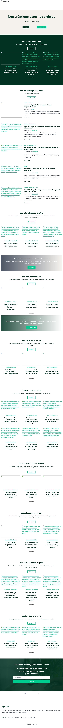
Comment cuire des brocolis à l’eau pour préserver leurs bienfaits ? (31, 447)
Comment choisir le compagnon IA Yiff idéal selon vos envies (10, 70)
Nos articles (10, 717)
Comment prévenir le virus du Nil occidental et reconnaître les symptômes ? (52, 646)
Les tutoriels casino (29, 102)
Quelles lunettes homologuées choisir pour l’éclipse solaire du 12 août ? (52, 71)
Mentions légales (31, 717)
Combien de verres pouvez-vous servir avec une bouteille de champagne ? (31, 420)
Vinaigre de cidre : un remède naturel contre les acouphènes (10, 645)
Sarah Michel (34, 130)
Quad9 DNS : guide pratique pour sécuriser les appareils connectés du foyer (42, 190)
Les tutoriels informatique (31, 187)
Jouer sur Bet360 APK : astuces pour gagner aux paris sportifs (52, 494)
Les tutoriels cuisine (11, 415)
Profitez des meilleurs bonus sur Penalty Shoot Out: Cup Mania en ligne (10, 495)
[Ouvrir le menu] (60, 5)
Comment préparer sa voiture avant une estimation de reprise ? (52, 245)
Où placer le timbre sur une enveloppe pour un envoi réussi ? (31, 245)
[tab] (29, 378)
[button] (26, 27)
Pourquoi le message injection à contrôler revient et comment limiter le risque (31, 545)
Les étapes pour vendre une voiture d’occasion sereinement (39, 169)
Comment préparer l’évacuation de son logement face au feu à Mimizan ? (41, 148)
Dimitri (33, 109)
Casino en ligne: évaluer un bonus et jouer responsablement (37, 106)
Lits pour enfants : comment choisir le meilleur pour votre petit (10, 545)
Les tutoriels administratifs (10, 240)
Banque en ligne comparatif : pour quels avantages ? (31, 306)
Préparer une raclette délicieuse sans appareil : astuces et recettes (10, 420)
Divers (25, 166)
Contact (17, 717)
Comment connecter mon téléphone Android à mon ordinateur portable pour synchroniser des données (31, 596)
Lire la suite (27, 118)
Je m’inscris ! (31, 681)
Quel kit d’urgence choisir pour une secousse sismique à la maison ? (42, 127)
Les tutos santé (11, 641)
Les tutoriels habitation (30, 124)
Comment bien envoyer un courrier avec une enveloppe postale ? (11, 245)
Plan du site (23, 717)
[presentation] (10, 58)
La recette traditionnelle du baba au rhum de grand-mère (10, 447)
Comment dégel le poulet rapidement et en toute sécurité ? (52, 446)
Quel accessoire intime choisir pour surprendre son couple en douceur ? (31, 71)
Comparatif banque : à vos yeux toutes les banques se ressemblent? (10, 307)
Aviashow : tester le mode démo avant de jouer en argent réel (31, 371)
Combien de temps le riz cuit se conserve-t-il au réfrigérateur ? (52, 419)
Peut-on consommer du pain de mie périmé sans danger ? (31, 645)
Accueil (4, 717)
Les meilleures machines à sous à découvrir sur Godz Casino (31, 495)
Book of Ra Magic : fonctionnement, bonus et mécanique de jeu (11, 372)
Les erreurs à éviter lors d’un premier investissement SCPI (52, 306)
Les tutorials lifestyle (10, 66)
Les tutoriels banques (10, 301)
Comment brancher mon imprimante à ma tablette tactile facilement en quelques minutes (11, 595)
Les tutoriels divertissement (11, 490)
